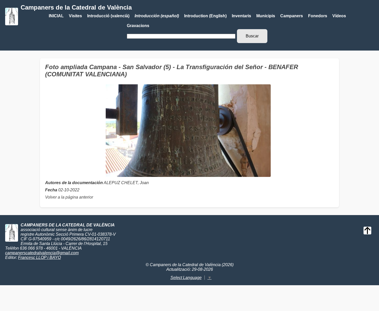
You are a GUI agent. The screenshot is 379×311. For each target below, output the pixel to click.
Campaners (291, 16)
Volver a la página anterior (69, 197)
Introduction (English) (205, 16)
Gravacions (138, 25)
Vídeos (339, 16)
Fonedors (317, 16)
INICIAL (56, 16)
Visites (75, 16)
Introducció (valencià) (108, 16)
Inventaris (241, 16)
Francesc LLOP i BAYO (39, 257)
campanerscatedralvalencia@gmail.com (42, 253)
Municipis (265, 16)
